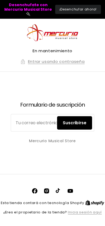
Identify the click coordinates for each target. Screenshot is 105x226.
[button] (52, 62)
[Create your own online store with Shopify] (94, 202)
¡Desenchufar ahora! (78, 9)
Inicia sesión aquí (85, 212)
